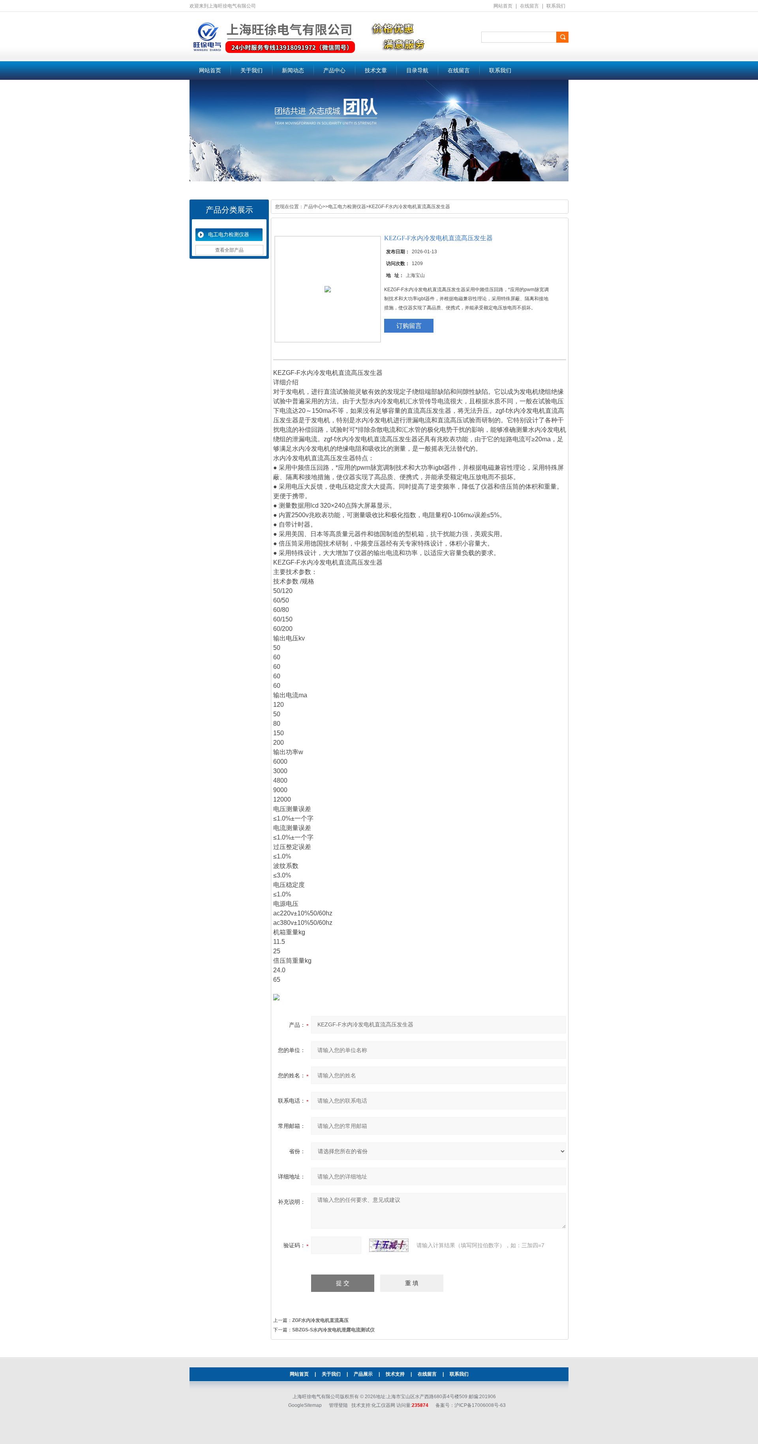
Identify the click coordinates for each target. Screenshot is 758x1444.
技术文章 (376, 70)
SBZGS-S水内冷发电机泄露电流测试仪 (333, 1330)
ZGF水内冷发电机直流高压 (320, 1320)
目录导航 (417, 70)
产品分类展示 (229, 209)
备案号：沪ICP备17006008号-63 (470, 1405)
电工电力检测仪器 (228, 234)
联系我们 (555, 6)
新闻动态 (293, 70)
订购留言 (409, 325)
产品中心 (334, 70)
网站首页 (502, 6)
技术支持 (395, 1374)
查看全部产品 (229, 250)
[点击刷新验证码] (389, 1245)
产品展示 (363, 1374)
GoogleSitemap (305, 1405)
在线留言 (529, 6)
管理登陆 (338, 1405)
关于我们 (251, 70)
